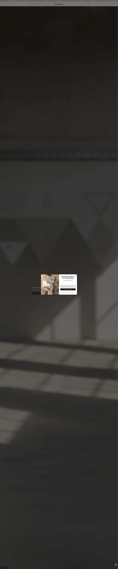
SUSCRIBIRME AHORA (68, 289)
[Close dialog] (76, 275)
